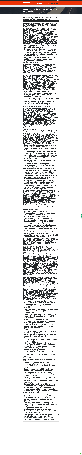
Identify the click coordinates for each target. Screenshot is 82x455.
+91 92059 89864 (26, 0)
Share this (57, 423)
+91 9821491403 (47, 3)
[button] (80, 453)
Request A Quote (81, 217)
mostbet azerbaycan (32, 199)
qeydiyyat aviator (42, 120)
